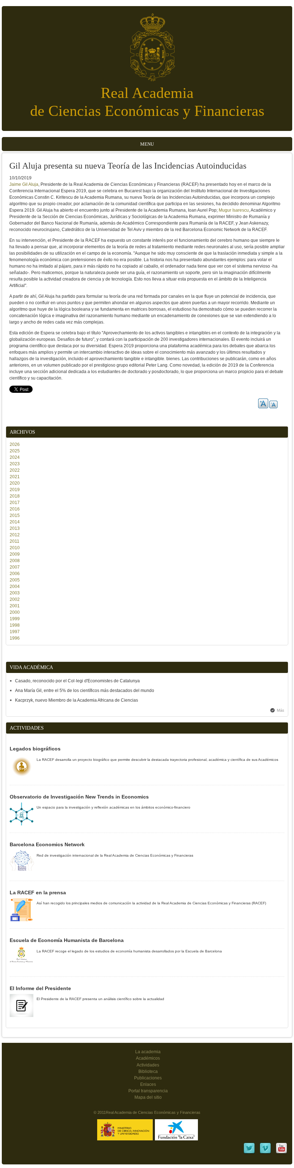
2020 (15, 483)
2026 (15, 444)
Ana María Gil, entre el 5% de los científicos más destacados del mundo (84, 690)
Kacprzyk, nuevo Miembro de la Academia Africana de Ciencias (76, 700)
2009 (15, 554)
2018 (15, 496)
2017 (15, 502)
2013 (15, 528)
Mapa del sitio (148, 1097)
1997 (15, 631)
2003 (15, 592)
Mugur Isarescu (234, 210)
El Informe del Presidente (40, 988)
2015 (15, 515)
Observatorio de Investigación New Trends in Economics (79, 797)
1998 (15, 625)
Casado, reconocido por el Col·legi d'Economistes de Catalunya (77, 680)
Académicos (148, 1058)
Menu (147, 144)
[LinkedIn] (249, 1153)
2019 (15, 489)
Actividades (148, 1065)
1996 (15, 638)
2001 (15, 605)
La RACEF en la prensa (38, 892)
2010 (15, 547)
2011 (14, 541)
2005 (15, 580)
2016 (15, 509)
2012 (15, 534)
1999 (15, 618)
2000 (15, 612)
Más (280, 710)
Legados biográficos (35, 749)
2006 (15, 573)
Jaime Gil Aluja (23, 184)
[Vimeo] (265, 1153)
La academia (148, 1051)
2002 (15, 599)
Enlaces (148, 1084)
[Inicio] (147, 43)
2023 (15, 463)
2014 (15, 521)
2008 (15, 560)
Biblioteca (148, 1071)
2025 (15, 450)
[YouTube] (281, 1153)
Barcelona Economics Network (47, 844)
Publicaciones (148, 1077)
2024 (15, 457)
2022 (15, 470)
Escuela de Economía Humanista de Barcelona (67, 940)
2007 (15, 567)
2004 (15, 586)
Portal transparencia (148, 1090)
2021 (15, 476)
